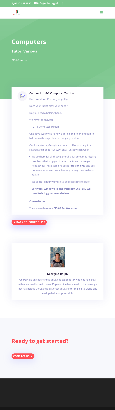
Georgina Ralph (57, 274)
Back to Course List (30, 222)
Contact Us (21, 356)
